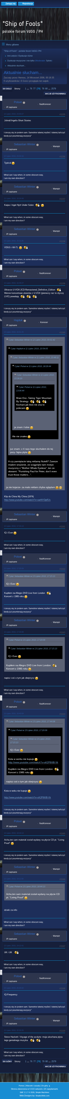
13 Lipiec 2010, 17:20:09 (14, 568)
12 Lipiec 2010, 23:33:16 (14, 156)
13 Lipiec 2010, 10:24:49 (14, 198)
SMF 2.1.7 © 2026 (27, 1092)
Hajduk (18, 320)
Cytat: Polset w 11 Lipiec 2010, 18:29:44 (33, 366)
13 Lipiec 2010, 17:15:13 (14, 526)
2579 (53, 88)
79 (43, 88)
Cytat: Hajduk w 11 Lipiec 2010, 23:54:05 (29, 348)
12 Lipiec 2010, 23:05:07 (14, 114)
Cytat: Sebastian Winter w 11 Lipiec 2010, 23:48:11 (36, 357)
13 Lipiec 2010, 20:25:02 (14, 988)
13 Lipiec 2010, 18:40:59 (14, 713)
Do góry (7, 1061)
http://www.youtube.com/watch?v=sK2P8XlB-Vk (33, 762)
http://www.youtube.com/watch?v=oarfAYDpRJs (27, 500)
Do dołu (7, 89)
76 (31, 88)
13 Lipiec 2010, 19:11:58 (13, 879)
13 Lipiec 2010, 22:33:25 (14, 1030)
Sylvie (49, 61)
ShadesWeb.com (42, 1096)
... (28, 88)
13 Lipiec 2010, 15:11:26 (13, 241)
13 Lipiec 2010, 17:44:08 (14, 632)
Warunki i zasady (33, 1086)
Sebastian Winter (24, 144)
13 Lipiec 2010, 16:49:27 (14, 283)
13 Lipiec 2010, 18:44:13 (14, 833)
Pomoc (21, 1086)
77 (34, 88)
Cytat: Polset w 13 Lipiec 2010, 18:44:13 (27, 886)
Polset (18, 102)
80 (46, 88)
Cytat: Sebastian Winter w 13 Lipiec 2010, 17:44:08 (32, 721)
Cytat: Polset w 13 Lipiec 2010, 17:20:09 (27, 640)
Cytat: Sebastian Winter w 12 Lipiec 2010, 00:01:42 (32, 340)
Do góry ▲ (46, 1086)
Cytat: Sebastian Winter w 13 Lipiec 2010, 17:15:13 (32, 576)
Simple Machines (42, 1092)
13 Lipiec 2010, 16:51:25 (14, 332)
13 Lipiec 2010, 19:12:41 (14, 946)
